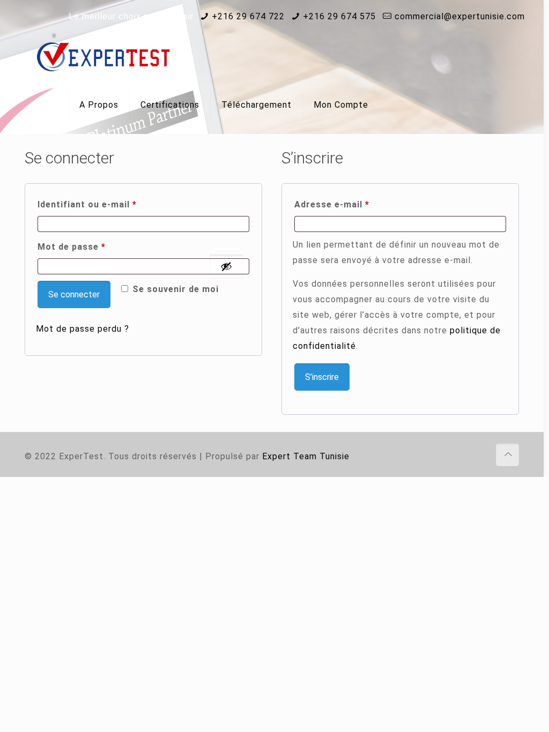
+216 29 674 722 (248, 16)
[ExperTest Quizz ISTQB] (103, 57)
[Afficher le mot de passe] (226, 266)
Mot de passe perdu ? (82, 329)
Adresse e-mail (357, 204)
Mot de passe (97, 246)
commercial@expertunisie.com (460, 16)
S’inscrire (322, 377)
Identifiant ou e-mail (113, 204)
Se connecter (74, 294)
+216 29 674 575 (339, 16)
